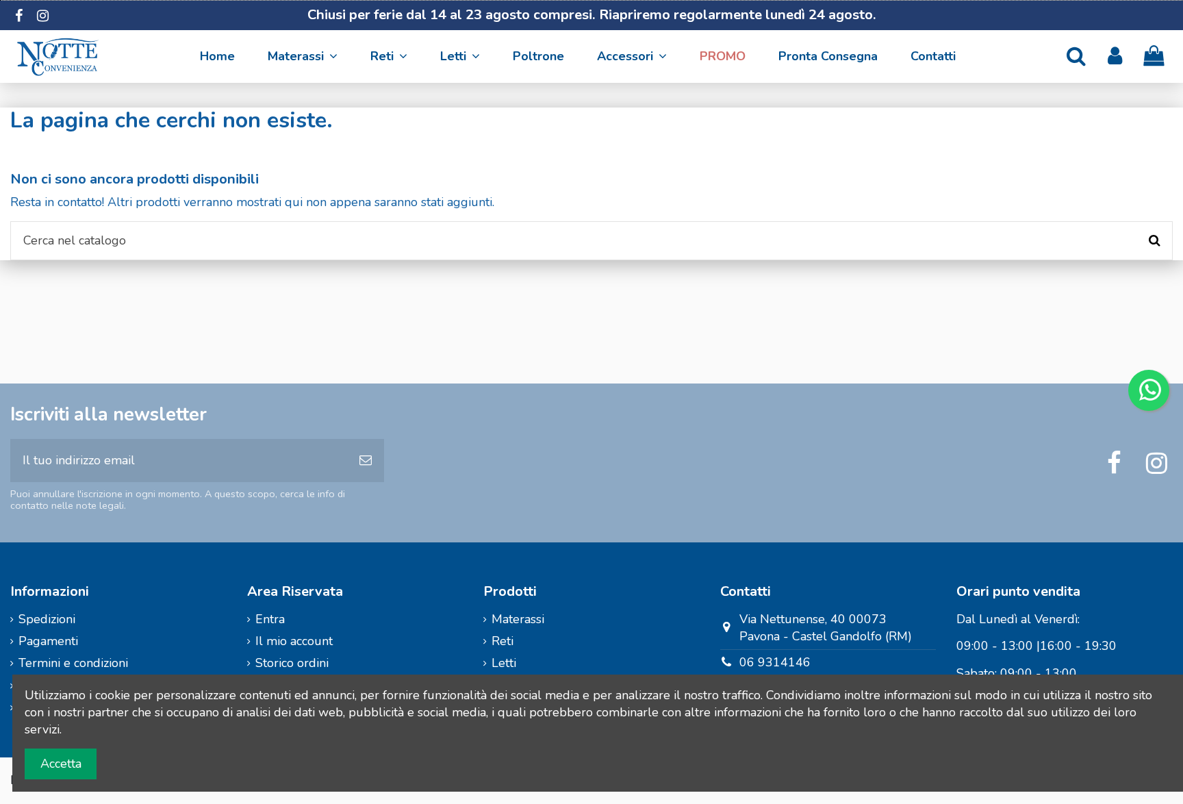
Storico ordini (292, 663)
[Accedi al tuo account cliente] (1115, 56)
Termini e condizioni (73, 663)
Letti (504, 663)
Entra (270, 619)
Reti (502, 641)
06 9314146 (775, 662)
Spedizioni (46, 619)
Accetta (60, 763)
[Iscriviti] (365, 460)
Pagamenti (48, 641)
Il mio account (294, 641)
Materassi (518, 619)
